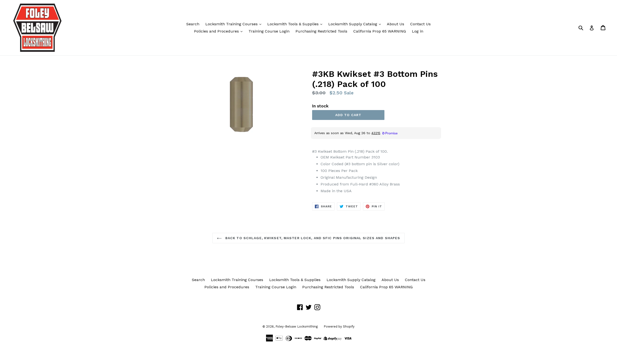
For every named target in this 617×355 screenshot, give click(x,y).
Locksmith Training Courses (232, 24)
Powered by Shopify (339, 326)
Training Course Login (268, 31)
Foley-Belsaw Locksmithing (296, 326)
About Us (395, 24)
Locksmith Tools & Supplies (293, 24)
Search (192, 24)
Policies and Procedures (217, 31)
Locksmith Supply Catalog (353, 24)
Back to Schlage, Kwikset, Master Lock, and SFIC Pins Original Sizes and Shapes (312, 238)
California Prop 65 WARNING (379, 31)
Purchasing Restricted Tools (321, 31)
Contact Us (420, 24)
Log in (417, 31)
